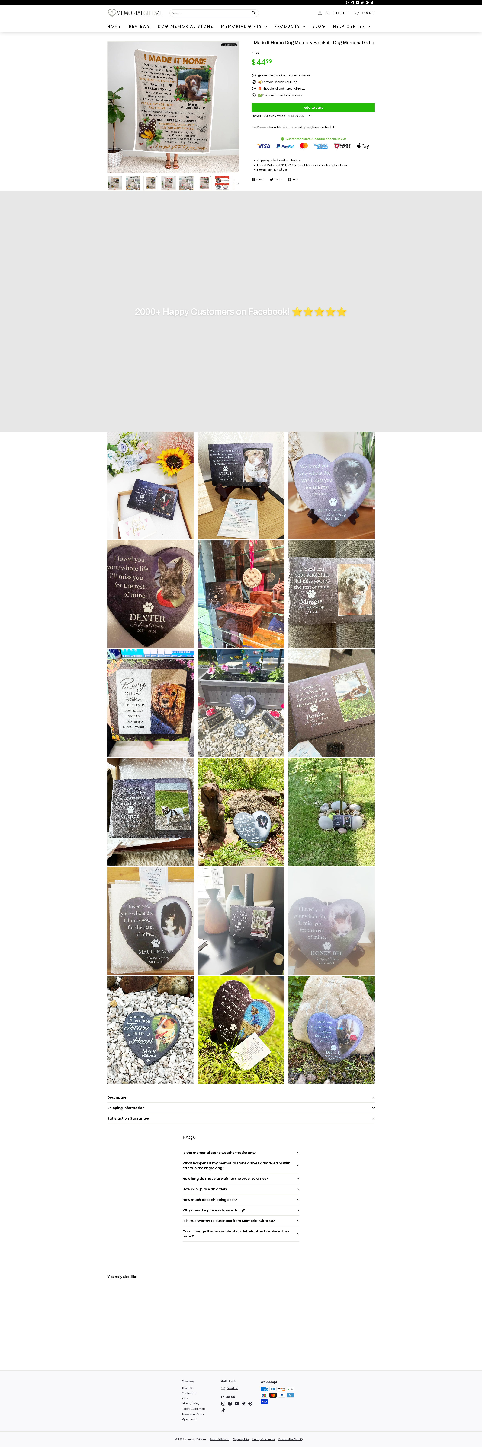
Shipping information (126, 1107)
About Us (187, 1388)
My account (190, 1419)
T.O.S (185, 1398)
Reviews (139, 26)
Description (117, 1097)
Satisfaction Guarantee (128, 1118)
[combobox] (214, 13)
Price (255, 53)
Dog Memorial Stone (186, 26)
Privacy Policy (190, 1403)
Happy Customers (193, 1409)
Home (114, 26)
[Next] (236, 183)
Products (288, 26)
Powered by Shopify (290, 1439)
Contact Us (189, 1393)
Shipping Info (241, 1439)
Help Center (350, 26)
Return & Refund (219, 1439)
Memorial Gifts (242, 26)
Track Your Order (193, 1414)
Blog (319, 26)
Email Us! (280, 170)
